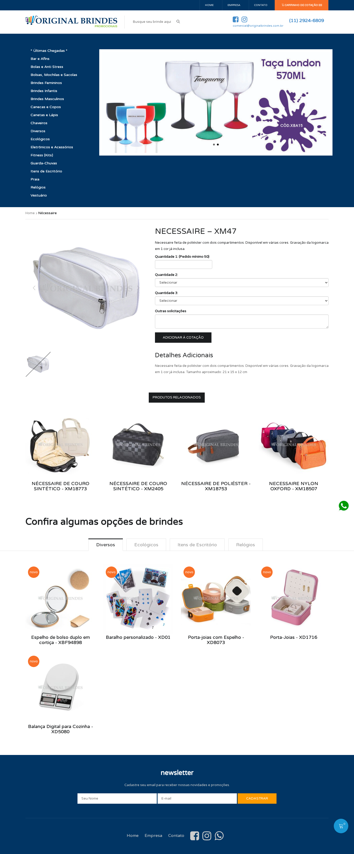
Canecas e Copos (46, 107)
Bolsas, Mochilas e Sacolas (54, 75)
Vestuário (39, 195)
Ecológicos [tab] (146, 545)
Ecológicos (40, 139)
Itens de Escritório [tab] (197, 545)
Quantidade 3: (166, 293)
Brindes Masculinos (47, 99)
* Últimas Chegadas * (49, 50)
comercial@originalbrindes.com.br (258, 25)
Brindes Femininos (46, 83)
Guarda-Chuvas (44, 163)
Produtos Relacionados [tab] (177, 397)
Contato (260, 5)
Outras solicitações (170, 311)
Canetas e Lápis (44, 115)
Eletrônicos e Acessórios (52, 147)
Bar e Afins (40, 59)
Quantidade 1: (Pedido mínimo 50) (182, 257)
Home (209, 5)
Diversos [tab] (105, 545)
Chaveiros (39, 123)
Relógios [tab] (245, 545)
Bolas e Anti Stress (47, 67)
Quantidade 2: (166, 275)
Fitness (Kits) (42, 155)
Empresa (234, 5)
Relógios (38, 187)
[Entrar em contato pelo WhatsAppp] (343, 506)
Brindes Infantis (44, 91)
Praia (35, 179)
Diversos (38, 131)
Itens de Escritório (46, 171)
